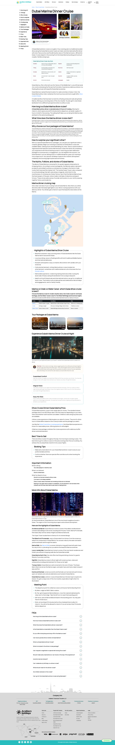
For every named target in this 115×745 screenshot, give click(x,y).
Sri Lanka (78, 718)
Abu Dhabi (67, 714)
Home (33, 7)
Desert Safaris (39, 2)
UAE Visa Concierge (57, 712)
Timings (23, 12)
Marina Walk (45, 545)
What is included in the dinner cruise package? (46, 646)
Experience (24, 32)
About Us (43, 714)
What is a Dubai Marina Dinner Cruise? (43, 642)
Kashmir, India (79, 716)
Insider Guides (44, 720)
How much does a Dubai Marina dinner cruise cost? (47, 620)
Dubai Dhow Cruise (57, 723)
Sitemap (89, 720)
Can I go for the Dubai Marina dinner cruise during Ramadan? (49, 676)
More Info (23, 44)
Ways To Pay (44, 722)
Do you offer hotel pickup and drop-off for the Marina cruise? (49, 633)
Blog (42, 718)
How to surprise (25, 17)
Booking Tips (24, 39)
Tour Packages (25, 29)
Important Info (25, 41)
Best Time (23, 36)
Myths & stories (25, 20)
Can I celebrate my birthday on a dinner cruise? (46, 663)
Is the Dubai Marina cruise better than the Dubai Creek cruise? (50, 629)
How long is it (24, 10)
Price (22, 34)
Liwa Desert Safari (56, 716)
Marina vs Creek (25, 27)
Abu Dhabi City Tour (57, 725)
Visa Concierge (75, 2)
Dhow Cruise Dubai (40, 7)
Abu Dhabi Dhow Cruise (58, 718)
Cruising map (24, 22)
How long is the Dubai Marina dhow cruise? (44, 616)
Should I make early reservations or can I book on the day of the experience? (54, 655)
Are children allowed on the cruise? (42, 672)
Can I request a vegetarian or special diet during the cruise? (49, 650)
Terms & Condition (91, 712)
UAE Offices (47, 2)
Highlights (23, 24)
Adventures (60, 2)
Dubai (66, 712)
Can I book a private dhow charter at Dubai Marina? (47, 638)
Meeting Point (25, 46)
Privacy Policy (90, 714)
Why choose (24, 15)
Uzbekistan (78, 720)
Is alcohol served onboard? (40, 659)
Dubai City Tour (56, 727)
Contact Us (44, 716)
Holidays (67, 2)
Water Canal (35, 308)
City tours (54, 2)
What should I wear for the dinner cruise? (44, 667)
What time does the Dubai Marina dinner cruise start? (48, 625)
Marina (33, 303)
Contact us (82, 2)
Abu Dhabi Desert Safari (58, 714)
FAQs (22, 48)
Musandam (78, 714)
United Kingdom (79, 712)
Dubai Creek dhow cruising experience (51, 424)
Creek (33, 306)
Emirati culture (39, 271)
